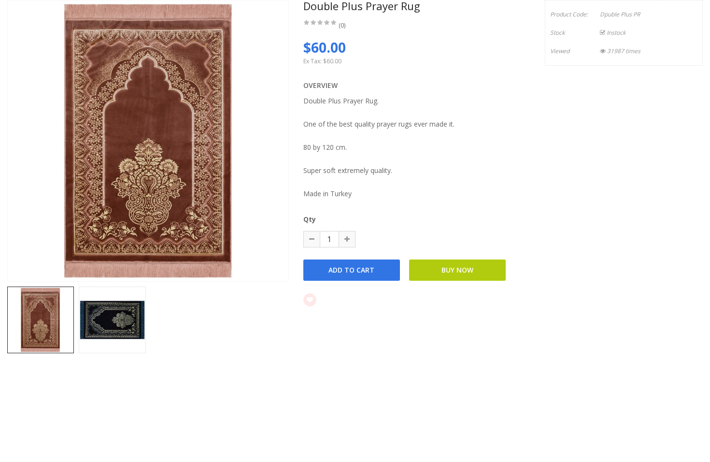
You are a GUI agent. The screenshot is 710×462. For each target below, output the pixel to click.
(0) (342, 25)
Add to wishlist (347, 299)
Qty (309, 219)
